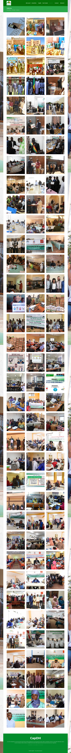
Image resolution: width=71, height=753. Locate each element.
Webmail (62, 3)
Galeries (51, 3)
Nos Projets (45, 3)
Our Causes (33, 744)
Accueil (29, 3)
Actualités (33, 3)
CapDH (39, 3)
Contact (56, 3)
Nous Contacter (40, 744)
